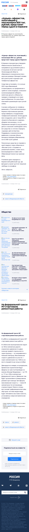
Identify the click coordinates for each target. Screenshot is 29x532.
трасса (7, 422)
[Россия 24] (11, 6)
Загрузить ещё (16, 440)
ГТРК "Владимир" (11, 176)
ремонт (16, 422)
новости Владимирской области (14, 199)
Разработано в (14, 497)
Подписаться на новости (14, 448)
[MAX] (17, 9)
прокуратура (8, 194)
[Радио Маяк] (24, 6)
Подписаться (14, 459)
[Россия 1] (4, 6)
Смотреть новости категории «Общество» (10, 289)
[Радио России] (17, 6)
